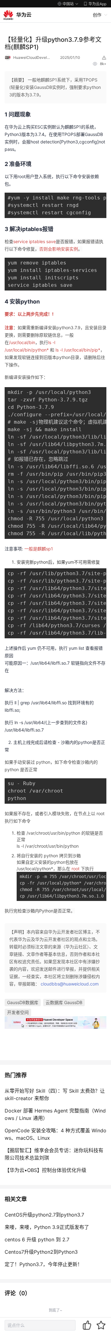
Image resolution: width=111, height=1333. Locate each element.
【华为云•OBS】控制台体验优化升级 (45, 1170)
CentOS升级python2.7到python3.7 (44, 1215)
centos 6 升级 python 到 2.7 (37, 1239)
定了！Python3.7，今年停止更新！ (43, 1264)
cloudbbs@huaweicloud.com (70, 983)
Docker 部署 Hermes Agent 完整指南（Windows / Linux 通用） (55, 1114)
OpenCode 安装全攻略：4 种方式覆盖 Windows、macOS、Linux (55, 1134)
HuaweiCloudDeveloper (31, 57)
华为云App (97, 4)
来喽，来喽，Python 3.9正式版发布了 (47, 1227)
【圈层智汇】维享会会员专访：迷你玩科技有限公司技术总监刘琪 (54, 1154)
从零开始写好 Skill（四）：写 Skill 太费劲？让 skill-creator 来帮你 (55, 1094)
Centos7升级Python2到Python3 (41, 1252)
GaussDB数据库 (22, 1002)
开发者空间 (18, 1012)
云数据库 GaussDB (64, 1002)
